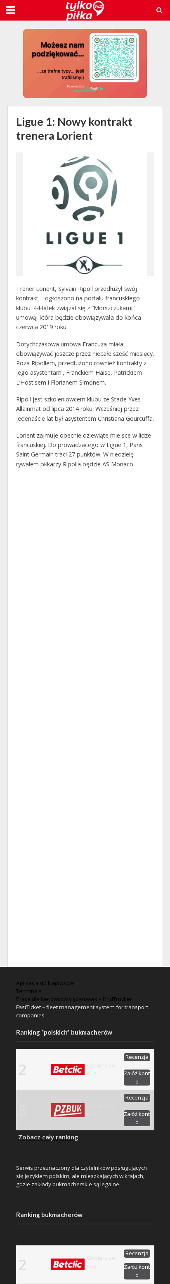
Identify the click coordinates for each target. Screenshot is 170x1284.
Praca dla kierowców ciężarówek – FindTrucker (74, 999)
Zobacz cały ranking (48, 1137)
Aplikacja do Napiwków (45, 983)
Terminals (29, 991)
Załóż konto (137, 1077)
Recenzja (137, 1056)
